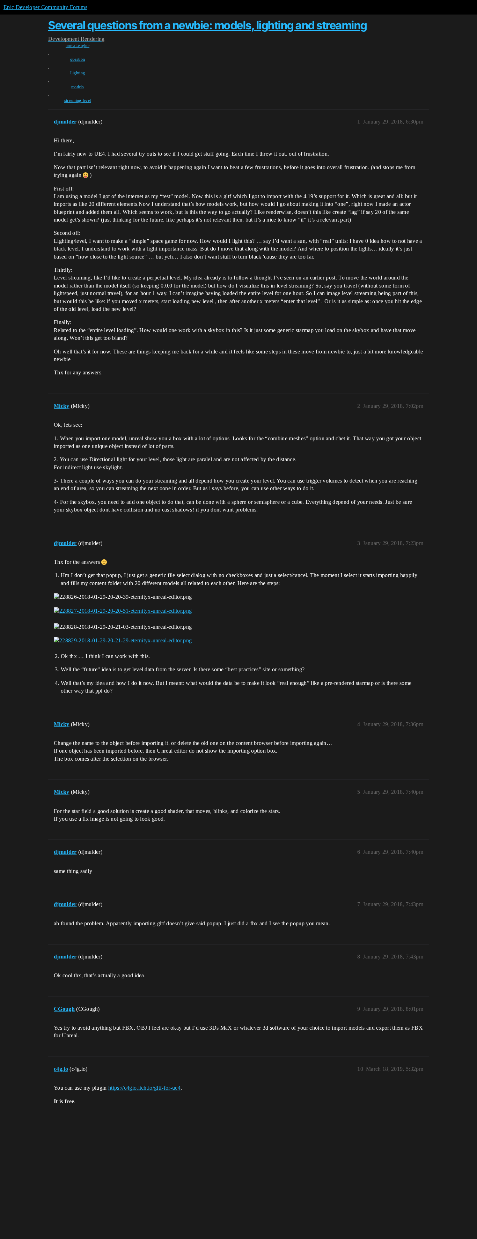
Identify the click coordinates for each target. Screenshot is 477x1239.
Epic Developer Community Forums (45, 7)
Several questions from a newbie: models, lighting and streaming (207, 25)
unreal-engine (77, 45)
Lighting (77, 72)
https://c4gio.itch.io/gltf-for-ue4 (144, 1088)
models (77, 86)
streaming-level (77, 100)
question (77, 59)
